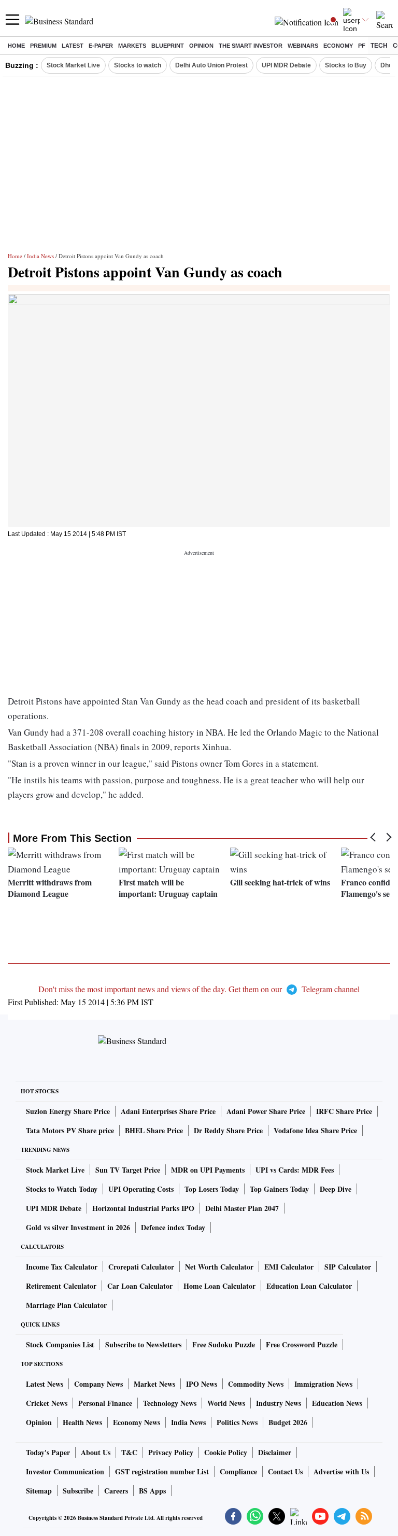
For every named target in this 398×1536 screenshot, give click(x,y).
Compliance (238, 1471)
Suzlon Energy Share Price (68, 1111)
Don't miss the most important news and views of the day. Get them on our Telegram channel (199, 988)
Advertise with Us (341, 1471)
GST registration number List (162, 1471)
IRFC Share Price (344, 1111)
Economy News (136, 1422)
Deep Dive (335, 1188)
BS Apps (152, 1490)
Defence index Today (173, 1227)
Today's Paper (48, 1452)
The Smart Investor (250, 46)
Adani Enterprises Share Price (168, 1111)
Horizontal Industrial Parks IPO (143, 1208)
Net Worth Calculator (219, 1266)
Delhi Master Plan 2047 (242, 1208)
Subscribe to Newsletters (143, 1344)
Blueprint (167, 46)
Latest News (44, 1383)
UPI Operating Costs (141, 1188)
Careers (116, 1490)
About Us (95, 1452)
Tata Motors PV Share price (70, 1130)
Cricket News (46, 1403)
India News (40, 256)
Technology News (169, 1403)
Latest (72, 46)
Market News (154, 1383)
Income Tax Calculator (61, 1266)
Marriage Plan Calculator (66, 1305)
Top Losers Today (211, 1188)
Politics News (237, 1422)
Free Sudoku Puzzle (223, 1344)
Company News (98, 1383)
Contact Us (285, 1471)
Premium (43, 46)
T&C (129, 1452)
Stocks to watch (137, 65)
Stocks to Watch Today (61, 1188)
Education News (337, 1403)
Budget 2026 (287, 1422)
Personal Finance (105, 1403)
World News (226, 1403)
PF (361, 46)
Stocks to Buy (345, 65)
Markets (132, 46)
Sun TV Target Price (127, 1169)
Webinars (303, 46)
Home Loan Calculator (219, 1285)
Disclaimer (274, 1452)
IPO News (201, 1383)
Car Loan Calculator (140, 1285)
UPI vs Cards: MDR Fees (294, 1169)
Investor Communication (65, 1471)
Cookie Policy (225, 1452)
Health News (82, 1422)
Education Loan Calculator (309, 1285)
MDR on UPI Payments (208, 1169)
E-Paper (101, 46)
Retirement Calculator (61, 1285)
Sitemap (39, 1490)
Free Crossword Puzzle (301, 1344)
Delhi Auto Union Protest (211, 65)
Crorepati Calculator (141, 1266)
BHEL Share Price (154, 1130)
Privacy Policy (170, 1452)
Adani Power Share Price (265, 1111)
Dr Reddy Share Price (228, 1130)
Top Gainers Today (279, 1188)
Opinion (201, 46)
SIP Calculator (347, 1266)
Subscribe (78, 1490)
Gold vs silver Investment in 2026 (78, 1227)
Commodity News (255, 1383)
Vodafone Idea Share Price (315, 1130)
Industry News (278, 1403)
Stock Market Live (73, 65)
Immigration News (323, 1383)
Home (16, 46)
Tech (379, 45)
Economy (338, 46)
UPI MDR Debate (286, 65)
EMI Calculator (289, 1266)
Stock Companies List (60, 1344)
